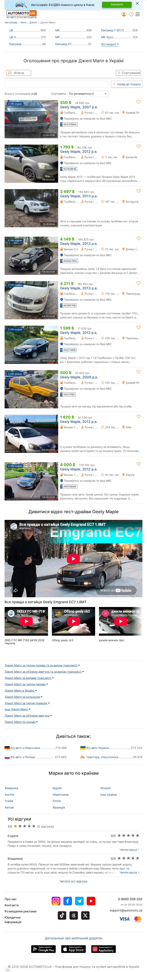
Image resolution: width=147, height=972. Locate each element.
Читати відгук (128, 849)
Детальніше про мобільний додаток (73, 938)
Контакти (12, 905)
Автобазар (11, 22)
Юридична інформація (13, 919)
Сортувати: (58, 94)
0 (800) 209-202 (130, 899)
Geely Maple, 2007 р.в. (79, 107)
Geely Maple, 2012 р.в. (78, 152)
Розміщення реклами (21, 911)
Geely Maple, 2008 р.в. (79, 377)
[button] (138, 14)
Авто (23, 22)
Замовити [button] (116, 4)
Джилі (33, 22)
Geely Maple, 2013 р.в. (79, 196)
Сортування (131, 73)
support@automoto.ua (126, 910)
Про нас (11, 899)
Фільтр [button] (19, 73)
